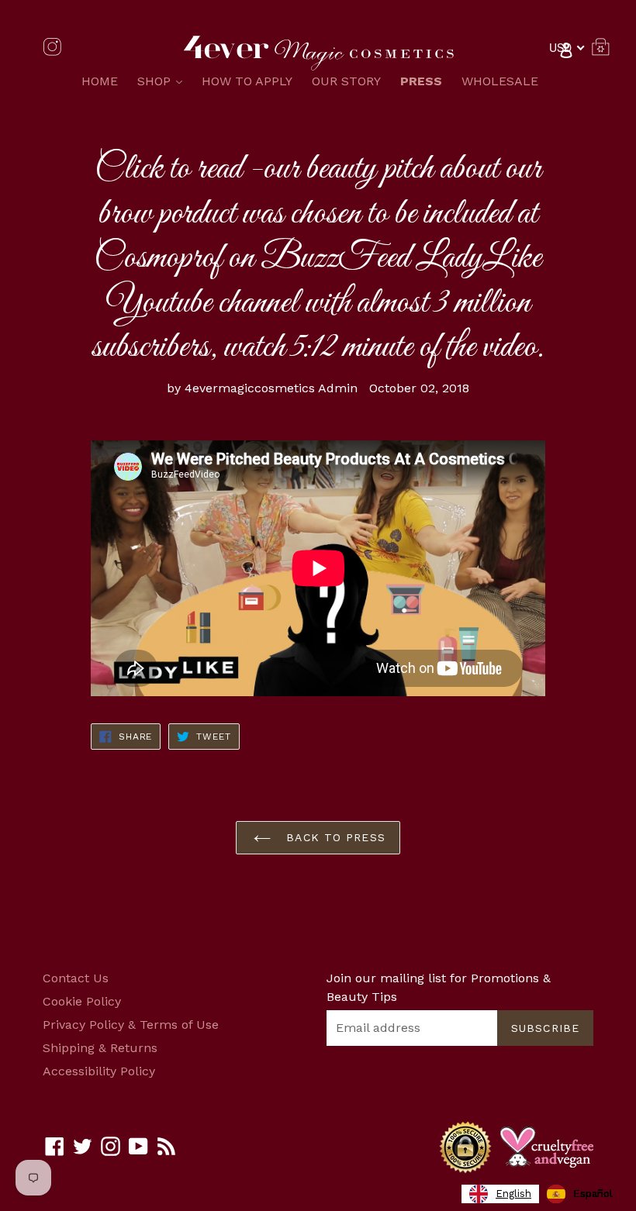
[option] (579, 1194)
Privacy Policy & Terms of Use (131, 1024)
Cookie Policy (82, 1001)
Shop (163, 80)
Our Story (346, 81)
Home (99, 81)
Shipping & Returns (100, 1047)
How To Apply (247, 81)
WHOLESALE (499, 81)
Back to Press (333, 837)
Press (421, 81)
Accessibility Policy (99, 1071)
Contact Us (76, 978)
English (513, 1193)
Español (593, 1193)
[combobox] (500, 1194)
